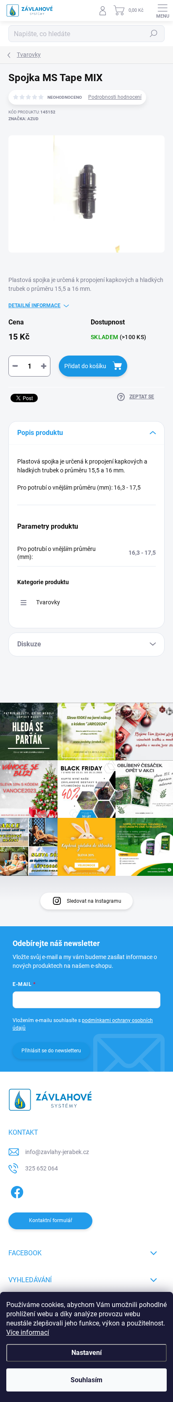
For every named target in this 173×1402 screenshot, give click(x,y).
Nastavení (86, 1353)
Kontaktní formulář (50, 1220)
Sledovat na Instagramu (94, 901)
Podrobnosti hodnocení (115, 97)
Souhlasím (86, 1380)
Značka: (23, 118)
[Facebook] (15, 1190)
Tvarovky (48, 602)
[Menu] (162, 10)
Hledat (153, 34)
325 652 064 (41, 1168)
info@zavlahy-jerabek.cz (57, 1152)
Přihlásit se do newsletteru (51, 1051)
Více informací (27, 1332)
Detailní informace (34, 305)
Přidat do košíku (85, 366)
